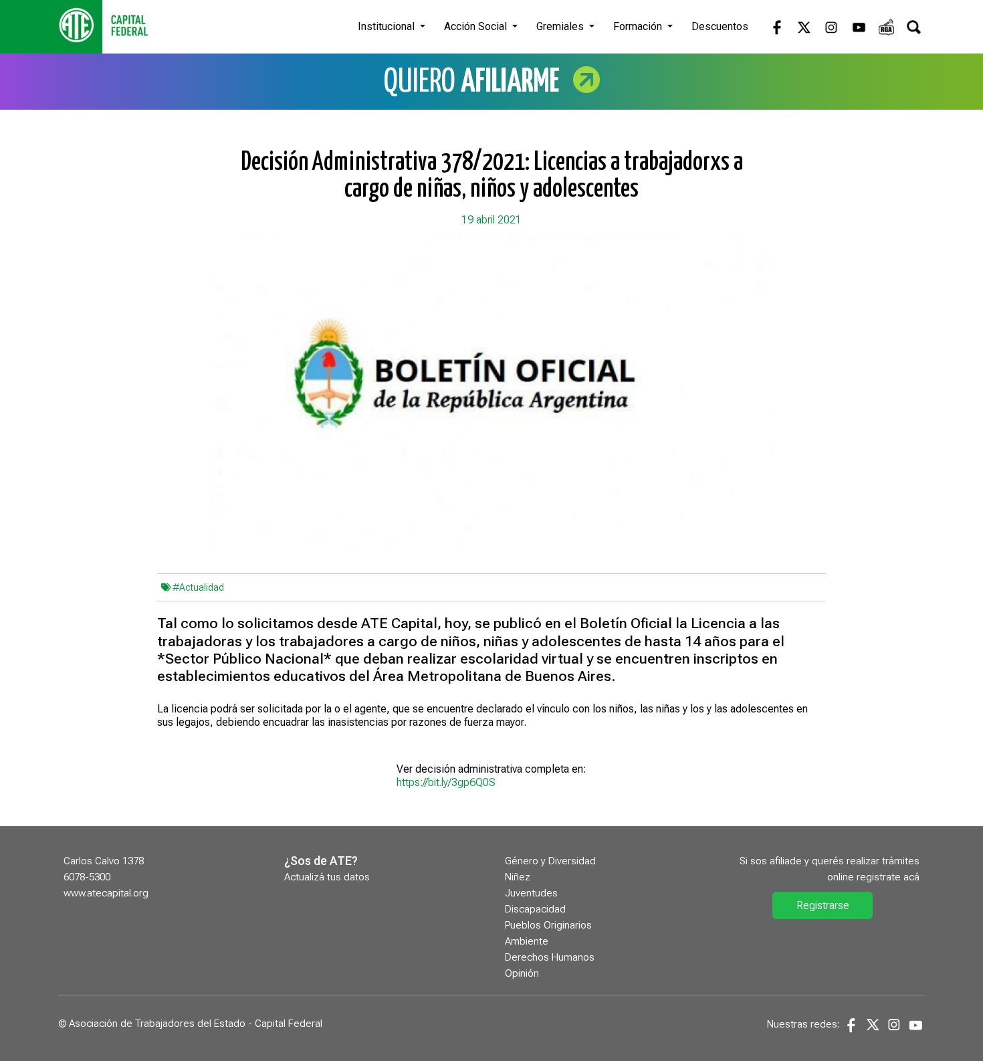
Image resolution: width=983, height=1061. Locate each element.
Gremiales (561, 26)
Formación (639, 26)
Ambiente (526, 941)
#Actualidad (198, 587)
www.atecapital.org (106, 893)
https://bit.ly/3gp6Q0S (446, 782)
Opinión (522, 973)
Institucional (387, 26)
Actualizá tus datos (327, 877)
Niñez (517, 877)
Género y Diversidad (550, 861)
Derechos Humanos (549, 957)
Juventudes (531, 893)
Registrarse (822, 905)
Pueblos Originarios (548, 925)
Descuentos (719, 26)
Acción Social (477, 26)
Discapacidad (535, 909)
